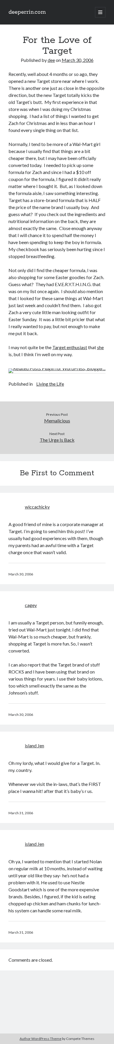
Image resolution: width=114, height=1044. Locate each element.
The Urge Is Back (57, 440)
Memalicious (57, 420)
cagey (31, 605)
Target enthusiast (69, 347)
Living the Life (50, 384)
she (100, 347)
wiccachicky (37, 506)
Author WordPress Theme (40, 1038)
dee (51, 60)
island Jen (34, 745)
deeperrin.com (27, 12)
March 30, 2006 (78, 60)
